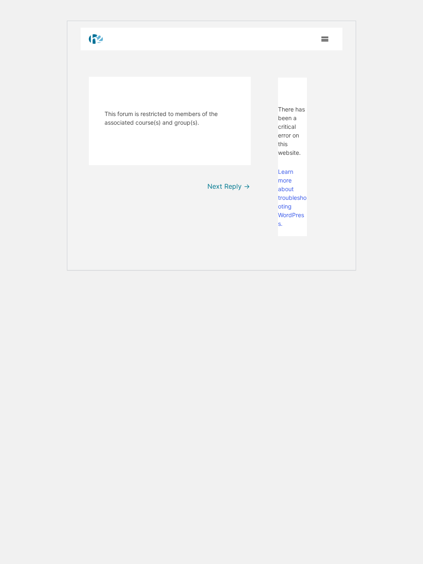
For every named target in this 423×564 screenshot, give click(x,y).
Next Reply (228, 186)
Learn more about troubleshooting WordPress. (292, 197)
